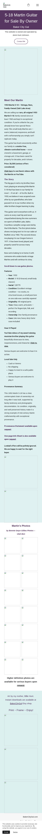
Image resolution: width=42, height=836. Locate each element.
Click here (8, 171)
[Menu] (37, 5)
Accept (6, 832)
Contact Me (21, 41)
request (7, 429)
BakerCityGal (16, 703)
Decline (15, 832)
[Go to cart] (28, 5)
